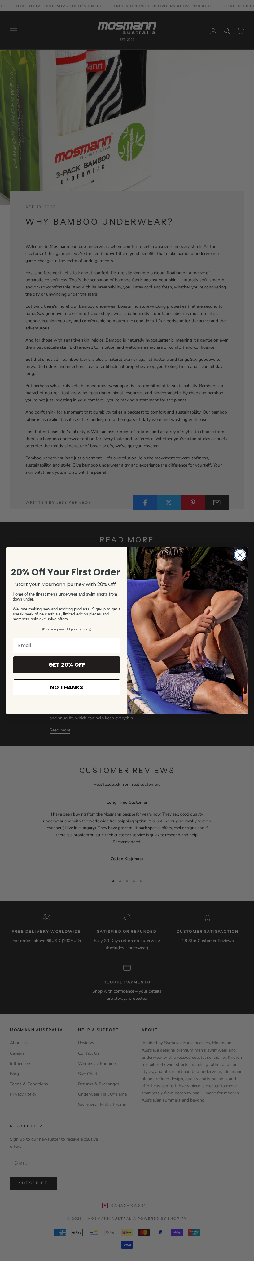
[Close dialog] (239, 554)
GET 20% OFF (66, 665)
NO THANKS (66, 687)
